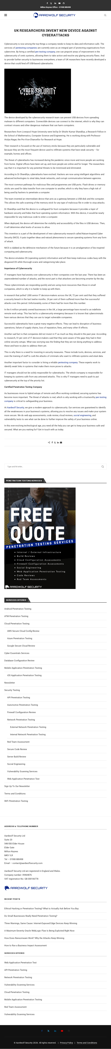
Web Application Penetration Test (23, 779)
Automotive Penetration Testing (22, 705)
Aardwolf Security (15, 407)
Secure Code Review (17, 749)
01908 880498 (65, 7)
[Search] (105, 15)
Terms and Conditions (15, 793)
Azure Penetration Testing (19, 638)
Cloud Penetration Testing (16, 623)
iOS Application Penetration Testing (24, 675)
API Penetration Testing (18, 697)
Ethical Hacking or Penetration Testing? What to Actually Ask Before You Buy (41, 908)
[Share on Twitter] (55, 442)
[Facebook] (47, 3)
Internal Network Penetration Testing (28, 734)
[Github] (63, 3)
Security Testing (12, 690)
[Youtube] (59, 3)
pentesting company (67, 362)
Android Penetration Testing (17, 609)
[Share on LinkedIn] (58, 442)
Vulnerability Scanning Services (22, 771)
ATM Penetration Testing (16, 616)
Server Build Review (16, 756)
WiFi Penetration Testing (16, 801)
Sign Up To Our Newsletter (17, 786)
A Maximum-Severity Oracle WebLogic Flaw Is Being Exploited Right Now (39, 930)
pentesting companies (26, 48)
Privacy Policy (66, 1043)
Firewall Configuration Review (21, 712)
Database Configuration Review (19, 660)
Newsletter (9, 682)
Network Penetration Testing (21, 719)
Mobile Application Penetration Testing (23, 668)
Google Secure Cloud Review (21, 646)
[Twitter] (51, 3)
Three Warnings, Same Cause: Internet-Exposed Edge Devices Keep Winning (40, 923)
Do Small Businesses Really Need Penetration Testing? (30, 916)
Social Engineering (16, 764)
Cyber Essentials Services (16, 653)
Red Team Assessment (18, 742)
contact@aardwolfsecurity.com (27, 863)
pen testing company (45, 51)
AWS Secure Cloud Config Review (23, 631)
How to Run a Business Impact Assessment (25, 945)
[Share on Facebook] (52, 442)
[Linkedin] (55, 3)
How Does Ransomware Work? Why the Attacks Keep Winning (34, 938)
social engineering (82, 415)
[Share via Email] (61, 442)
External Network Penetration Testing (28, 727)
